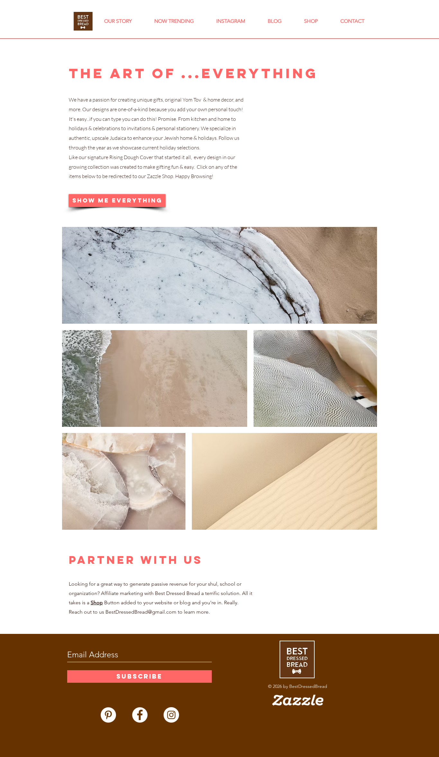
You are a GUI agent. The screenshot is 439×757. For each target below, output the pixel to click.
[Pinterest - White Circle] (108, 715)
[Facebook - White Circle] (140, 715)
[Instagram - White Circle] (171, 715)
